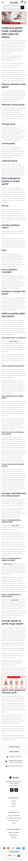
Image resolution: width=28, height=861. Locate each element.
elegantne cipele (7, 563)
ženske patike (14, 525)
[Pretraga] (22, 7)
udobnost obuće (13, 341)
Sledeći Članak (14, 751)
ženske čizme (14, 600)
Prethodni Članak (14, 747)
